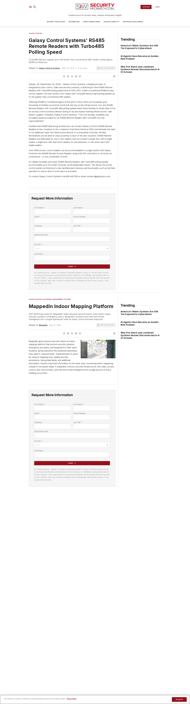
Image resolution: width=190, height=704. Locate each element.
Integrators (74, 21)
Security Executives (56, 21)
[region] (95, 699)
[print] (114, 76)
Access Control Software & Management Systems (50, 299)
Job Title (77, 226)
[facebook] (64, 76)
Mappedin (43, 325)
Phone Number (79, 217)
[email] (80, 76)
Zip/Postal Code (41, 235)
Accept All (179, 699)
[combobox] (72, 248)
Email (37, 217)
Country (38, 244)
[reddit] (76, 76)
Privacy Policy (72, 699)
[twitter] (72, 76)
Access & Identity (111, 21)
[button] (30, 7)
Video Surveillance (91, 21)
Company (38, 226)
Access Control (35, 33)
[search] (34, 7)
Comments (38, 254)
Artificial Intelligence (133, 21)
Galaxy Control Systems (49, 68)
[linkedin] (68, 76)
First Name (39, 208)
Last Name (78, 208)
